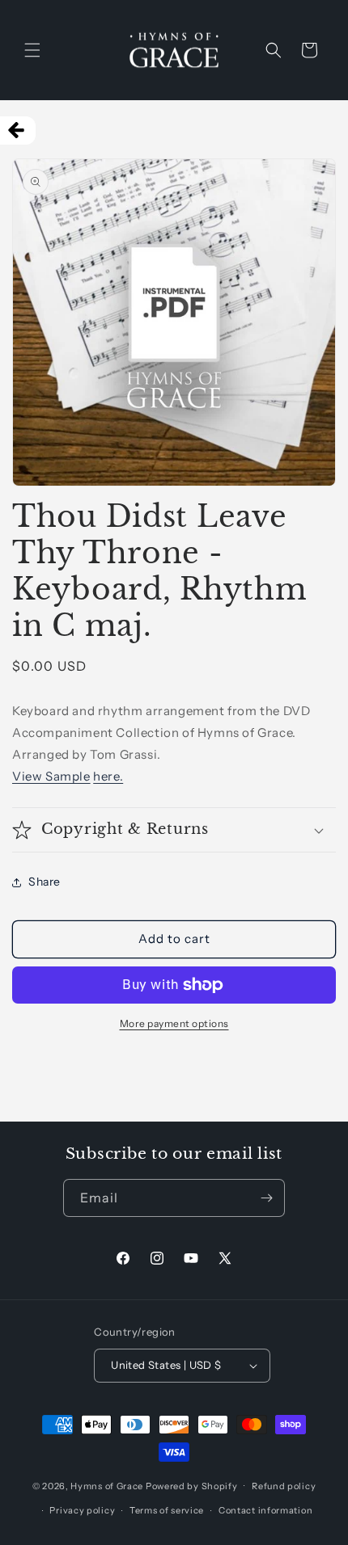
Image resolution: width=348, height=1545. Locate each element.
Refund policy (284, 1486)
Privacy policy (82, 1510)
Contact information (265, 1510)
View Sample (51, 776)
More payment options (174, 1023)
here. (108, 776)
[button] (32, 50)
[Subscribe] (266, 1198)
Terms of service (166, 1510)
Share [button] (44, 881)
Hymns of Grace (106, 1485)
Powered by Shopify (192, 1485)
